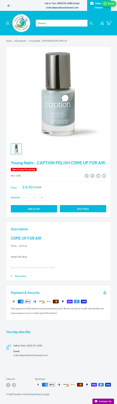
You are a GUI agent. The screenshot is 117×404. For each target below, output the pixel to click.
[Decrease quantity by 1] (26, 197)
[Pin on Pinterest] (92, 175)
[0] (108, 23)
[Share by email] (104, 175)
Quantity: (16, 197)
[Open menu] (7, 23)
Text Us (111, 4)
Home (9, 41)
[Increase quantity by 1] (42, 197)
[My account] (102, 23)
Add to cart (34, 208)
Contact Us (104, 401)
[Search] (91, 23)
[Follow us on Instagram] (14, 385)
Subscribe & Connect (101, 5)
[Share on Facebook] (87, 175)
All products (20, 41)
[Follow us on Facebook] (8, 385)
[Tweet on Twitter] (98, 175)
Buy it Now (83, 208)
